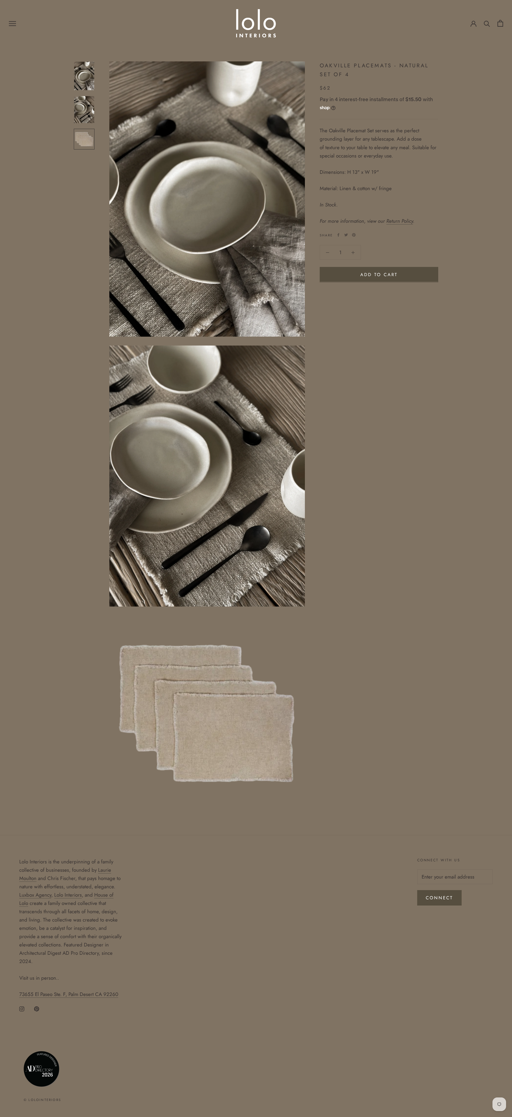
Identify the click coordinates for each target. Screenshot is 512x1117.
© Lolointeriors (42, 1099)
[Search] (487, 23)
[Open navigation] (12, 23)
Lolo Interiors (68, 894)
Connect (439, 898)
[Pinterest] (354, 235)
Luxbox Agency (35, 894)
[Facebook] (338, 235)
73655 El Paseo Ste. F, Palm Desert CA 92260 (68, 994)
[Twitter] (346, 235)
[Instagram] (21, 1008)
